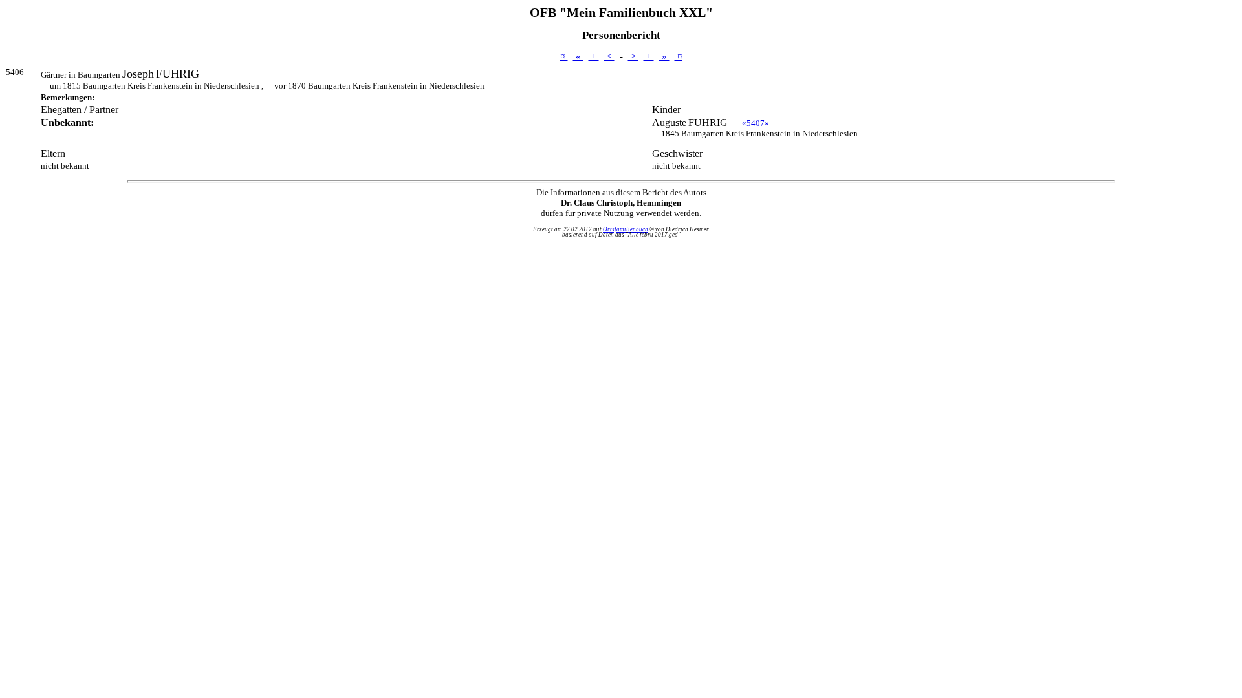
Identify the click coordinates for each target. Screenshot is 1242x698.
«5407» (755, 123)
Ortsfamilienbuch (625, 229)
